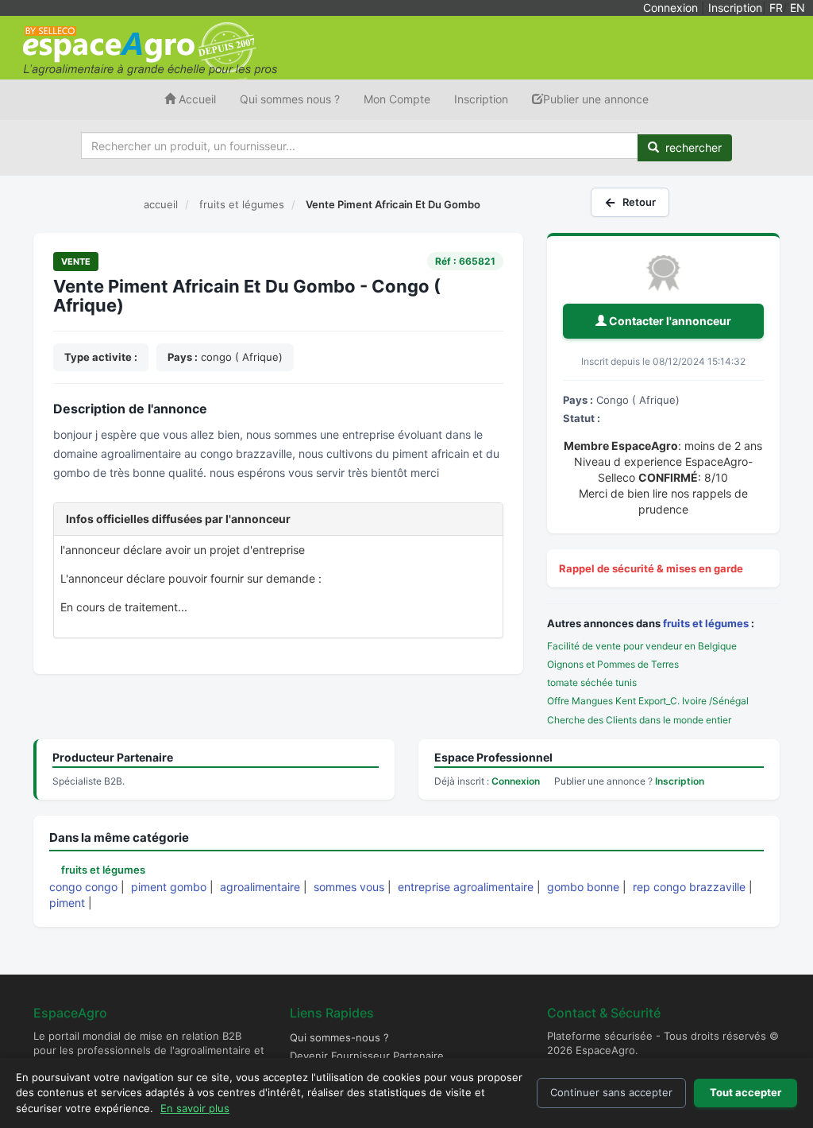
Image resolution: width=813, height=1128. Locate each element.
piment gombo (168, 886)
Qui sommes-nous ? (339, 1037)
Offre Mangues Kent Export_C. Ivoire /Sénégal (648, 701)
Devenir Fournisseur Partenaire (367, 1055)
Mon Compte (397, 99)
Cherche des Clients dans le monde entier (639, 720)
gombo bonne (583, 886)
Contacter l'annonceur (669, 321)
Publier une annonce (596, 99)
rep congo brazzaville (689, 886)
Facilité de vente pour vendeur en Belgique (642, 646)
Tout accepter (745, 1092)
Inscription (735, 7)
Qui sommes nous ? (290, 99)
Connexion (670, 7)
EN (797, 7)
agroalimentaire (260, 886)
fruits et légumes (706, 623)
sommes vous (349, 886)
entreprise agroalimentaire (466, 886)
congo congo (83, 886)
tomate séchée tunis (592, 682)
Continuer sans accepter (611, 1092)
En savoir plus (194, 1108)
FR (776, 7)
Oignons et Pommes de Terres (613, 664)
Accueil (195, 99)
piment (67, 902)
